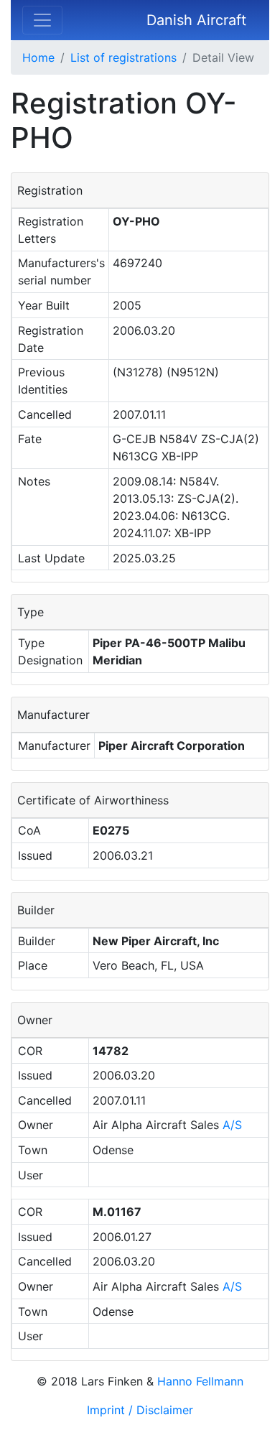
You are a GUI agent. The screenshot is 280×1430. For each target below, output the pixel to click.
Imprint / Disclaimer (140, 1410)
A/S (232, 1125)
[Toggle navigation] (42, 20)
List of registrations (123, 57)
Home (38, 57)
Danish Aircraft (196, 20)
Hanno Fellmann (200, 1381)
